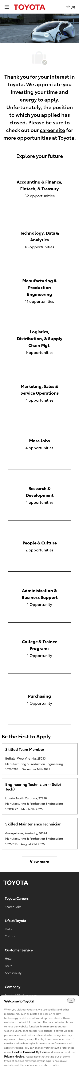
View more (39, 861)
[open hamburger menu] (6, 7)
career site (52, 129)
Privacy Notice (14, 1056)
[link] (15, 882)
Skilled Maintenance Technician (33, 823)
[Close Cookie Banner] (71, 1000)
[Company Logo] (29, 6)
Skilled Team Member (24, 749)
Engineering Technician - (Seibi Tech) (33, 786)
